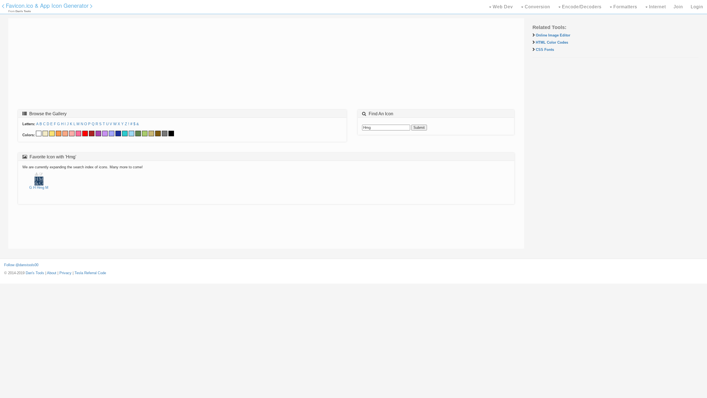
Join (678, 6)
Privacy (65, 273)
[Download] (36, 174)
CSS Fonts (545, 50)
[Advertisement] (178, 65)
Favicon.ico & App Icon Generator (47, 5)
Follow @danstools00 (21, 265)
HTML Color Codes (552, 42)
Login (697, 6)
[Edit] (41, 174)
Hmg (40, 187)
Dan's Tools (35, 273)
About (51, 273)
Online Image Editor (553, 35)
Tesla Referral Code (90, 273)
